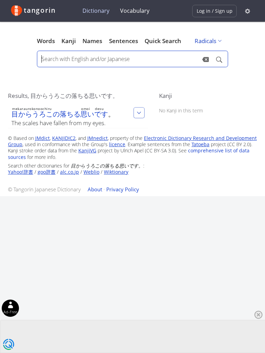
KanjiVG (87, 150)
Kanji (68, 41)
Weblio (91, 172)
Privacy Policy (122, 189)
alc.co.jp (69, 172)
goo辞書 (47, 172)
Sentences (123, 41)
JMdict (42, 138)
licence (117, 144)
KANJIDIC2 (64, 138)
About (95, 189)
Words (46, 41)
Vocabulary (134, 10)
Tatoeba (200, 144)
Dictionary (95, 10)
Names (92, 41)
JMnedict (97, 138)
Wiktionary (116, 172)
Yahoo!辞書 (20, 172)
